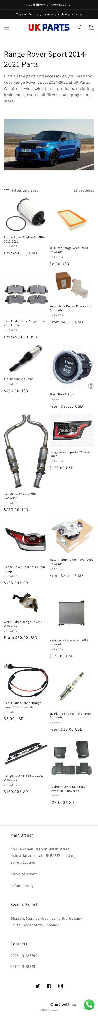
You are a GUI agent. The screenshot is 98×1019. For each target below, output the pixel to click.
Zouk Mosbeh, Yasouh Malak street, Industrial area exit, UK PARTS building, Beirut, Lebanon (43, 855)
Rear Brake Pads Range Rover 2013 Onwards (25, 323)
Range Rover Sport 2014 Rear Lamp (24, 569)
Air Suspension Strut (18, 379)
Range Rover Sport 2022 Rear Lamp (70, 454)
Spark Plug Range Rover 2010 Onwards (70, 715)
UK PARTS (53, 1009)
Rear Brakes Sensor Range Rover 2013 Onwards (22, 705)
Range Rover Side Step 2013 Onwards (24, 778)
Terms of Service (24, 874)
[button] (6, 27)
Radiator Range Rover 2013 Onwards (69, 642)
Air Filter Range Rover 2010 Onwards (69, 250)
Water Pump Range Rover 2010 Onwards (71, 562)
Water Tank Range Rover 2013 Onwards (71, 308)
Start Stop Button (62, 394)
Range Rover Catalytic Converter (20, 496)
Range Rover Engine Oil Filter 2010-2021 (25, 239)
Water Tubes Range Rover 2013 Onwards (26, 624)
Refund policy (22, 885)
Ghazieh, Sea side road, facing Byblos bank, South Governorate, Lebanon (46, 921)
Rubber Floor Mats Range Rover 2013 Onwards (68, 789)
